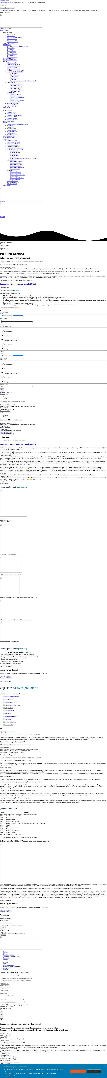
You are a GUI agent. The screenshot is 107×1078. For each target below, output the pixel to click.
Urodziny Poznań (11, 51)
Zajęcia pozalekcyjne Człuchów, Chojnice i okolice (23, 81)
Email (1, 927)
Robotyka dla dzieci (12, 63)
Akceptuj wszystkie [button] (78, 1071)
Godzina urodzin (4, 1040)
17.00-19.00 (22, 1042)
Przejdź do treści (4, 0)
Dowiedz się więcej (55, 1071)
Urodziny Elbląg (11, 48)
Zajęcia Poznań (14, 73)
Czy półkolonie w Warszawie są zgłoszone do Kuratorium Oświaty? (18, 790)
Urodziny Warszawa (12, 57)
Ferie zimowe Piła (15, 91)
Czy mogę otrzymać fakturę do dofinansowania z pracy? (15, 798)
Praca (4, 953)
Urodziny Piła (10, 49)
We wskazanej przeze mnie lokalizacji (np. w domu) (43, 1047)
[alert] (53, 1071)
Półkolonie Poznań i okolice (14, 37)
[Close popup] (1, 1011)
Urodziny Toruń (11, 55)
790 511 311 (3, 5)
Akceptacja (3, 932)
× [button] (105, 1066)
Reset (2, 351)
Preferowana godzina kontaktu (8, 1002)
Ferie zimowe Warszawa (16, 84)
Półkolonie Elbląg (11, 34)
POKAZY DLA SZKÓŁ (10, 60)
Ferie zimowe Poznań (15, 85)
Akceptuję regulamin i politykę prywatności (13, 933)
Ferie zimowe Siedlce (15, 88)
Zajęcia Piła (13, 79)
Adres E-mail (3, 1035)
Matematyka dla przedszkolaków (15, 70)
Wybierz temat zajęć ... (6, 326)
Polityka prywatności (8, 955)
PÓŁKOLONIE (11, 92)
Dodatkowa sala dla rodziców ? (8, 1048)
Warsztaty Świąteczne (12, 103)
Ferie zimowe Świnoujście (17, 89)
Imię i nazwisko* (5, 987)
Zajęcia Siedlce (14, 76)
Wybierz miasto (4, 983)
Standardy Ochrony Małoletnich (11, 956)
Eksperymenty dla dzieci (13, 64)
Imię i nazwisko (4, 1033)
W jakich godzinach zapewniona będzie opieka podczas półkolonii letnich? (20, 734)
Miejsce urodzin (4, 1043)
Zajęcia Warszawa (15, 75)
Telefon (2, 1037)
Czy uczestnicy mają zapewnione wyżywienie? (12, 742)
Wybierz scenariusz (5, 1060)
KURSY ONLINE (12, 106)
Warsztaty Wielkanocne (13, 104)
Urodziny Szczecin (12, 54)
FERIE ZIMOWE (11, 82)
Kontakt (5, 959)
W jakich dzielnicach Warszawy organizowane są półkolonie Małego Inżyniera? (21, 782)
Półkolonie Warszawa (12, 42)
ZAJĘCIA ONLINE (8, 43)
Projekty (5, 952)
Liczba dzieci (3, 1053)
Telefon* (2, 990)
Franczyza (6, 958)
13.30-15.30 (13, 1042)
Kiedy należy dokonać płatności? (8, 776)
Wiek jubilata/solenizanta (6, 1058)
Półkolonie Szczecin (12, 40)
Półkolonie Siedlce (12, 39)
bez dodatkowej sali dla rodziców (11, 1050)
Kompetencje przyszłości (13, 69)
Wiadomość (3, 999)
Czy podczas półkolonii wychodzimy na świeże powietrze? (15, 760)
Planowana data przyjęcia (7, 1039)
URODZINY (7, 45)
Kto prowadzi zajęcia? (6, 767)
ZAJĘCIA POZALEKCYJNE (15, 72)
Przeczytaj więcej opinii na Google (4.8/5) (18, 284)
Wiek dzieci (3, 1055)
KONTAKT (6, 107)
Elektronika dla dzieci (12, 67)
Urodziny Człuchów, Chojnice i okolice (17, 46)
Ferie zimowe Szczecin (16, 87)
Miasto (2, 929)
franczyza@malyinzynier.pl (7, 8)
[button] (53, 735)
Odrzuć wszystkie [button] (94, 1071)
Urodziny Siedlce (11, 52)
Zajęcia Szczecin (14, 78)
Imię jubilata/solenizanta (6, 1057)
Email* (2, 993)
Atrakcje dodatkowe (5, 1063)
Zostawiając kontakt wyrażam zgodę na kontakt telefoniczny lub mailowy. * (14, 1005)
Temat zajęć (3, 359)
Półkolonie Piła (11, 36)
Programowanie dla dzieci (13, 66)
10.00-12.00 (5, 1042)
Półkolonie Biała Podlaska (17, 100)
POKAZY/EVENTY (9, 58)
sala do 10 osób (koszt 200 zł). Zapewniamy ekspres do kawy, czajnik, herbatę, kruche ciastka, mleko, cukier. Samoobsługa (54, 1050)
